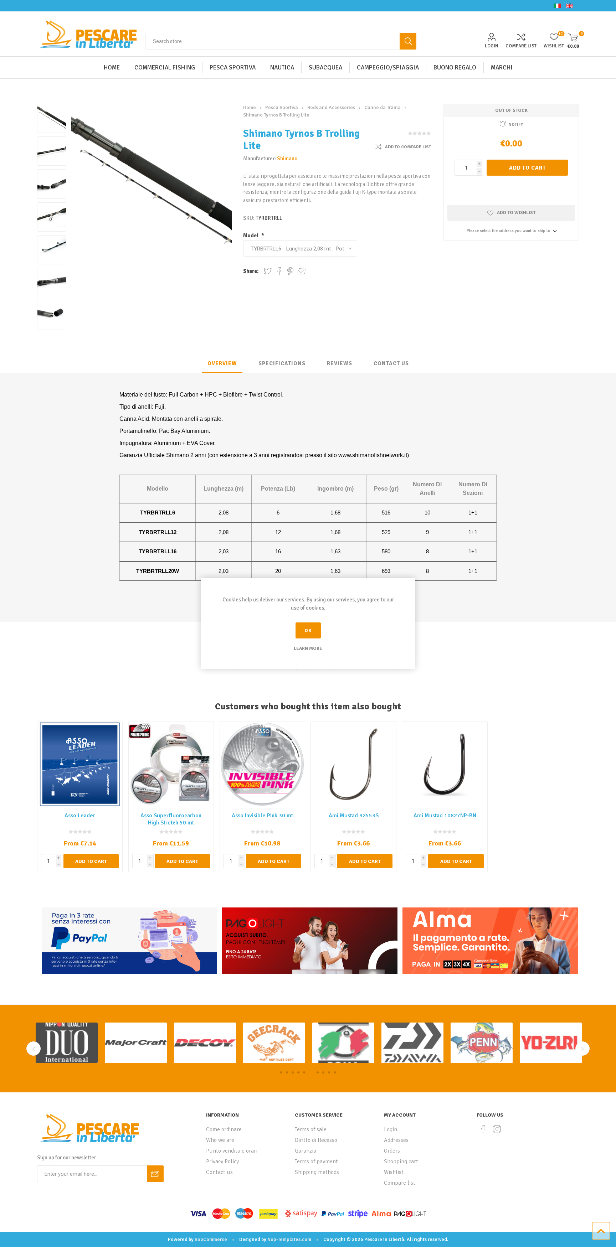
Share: (250, 271)
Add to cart (527, 168)
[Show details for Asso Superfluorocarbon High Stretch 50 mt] (171, 764)
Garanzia (305, 1150)
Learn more (308, 648)
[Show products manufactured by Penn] (343, 1043)
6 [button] (310, 1072)
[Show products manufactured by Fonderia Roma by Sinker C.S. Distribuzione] (205, 1043)
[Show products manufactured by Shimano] (482, 1043)
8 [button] (322, 1072)
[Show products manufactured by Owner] (551, 1043)
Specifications (282, 363)
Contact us (219, 1172)
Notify (515, 124)
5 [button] (304, 1072)
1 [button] (281, 1072)
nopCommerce (211, 1239)
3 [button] (293, 1072)
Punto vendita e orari (231, 1150)
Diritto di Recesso (316, 1140)
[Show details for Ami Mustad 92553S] (353, 764)
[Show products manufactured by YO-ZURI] (412, 1043)
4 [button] (298, 1072)
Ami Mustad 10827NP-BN (445, 815)
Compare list (521, 46)
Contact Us (391, 363)
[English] (569, 5)
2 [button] (287, 1072)
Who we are (220, 1140)
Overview (222, 363)
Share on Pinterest (290, 271)
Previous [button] (33, 1048)
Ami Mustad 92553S (354, 815)
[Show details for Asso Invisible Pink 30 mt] (262, 764)
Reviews (339, 363)
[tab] (222, 364)
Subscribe (155, 1173)
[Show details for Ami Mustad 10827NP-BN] (444, 764)
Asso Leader (80, 815)
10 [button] (335, 1072)
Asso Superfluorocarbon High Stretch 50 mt (170, 819)
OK (308, 630)
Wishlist (394, 1172)
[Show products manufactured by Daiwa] (274, 1043)
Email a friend (302, 271)
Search (408, 41)
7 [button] (315, 1072)
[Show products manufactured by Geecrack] (136, 1043)
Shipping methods (317, 1172)
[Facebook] (483, 1129)
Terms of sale (311, 1129)
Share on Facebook (279, 271)
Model (251, 235)
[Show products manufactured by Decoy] (67, 1043)
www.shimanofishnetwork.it (372, 455)
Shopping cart (401, 1161)
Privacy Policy (222, 1161)
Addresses (396, 1140)
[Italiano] (557, 5)
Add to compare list (408, 147)
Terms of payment (316, 1161)
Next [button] (582, 1048)
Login (491, 46)
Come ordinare (224, 1129)
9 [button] (329, 1072)
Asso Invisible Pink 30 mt (262, 815)
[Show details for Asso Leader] (80, 764)
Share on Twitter (268, 271)
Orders (392, 1150)
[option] (66, 1043)
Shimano (287, 158)
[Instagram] (497, 1129)
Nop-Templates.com (289, 1239)
